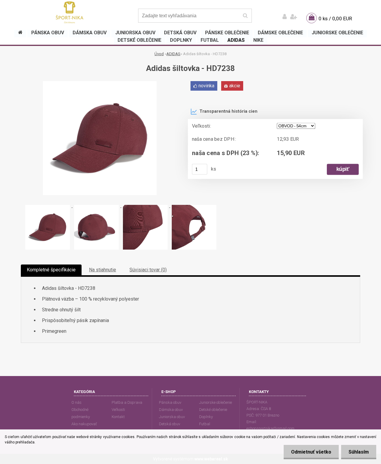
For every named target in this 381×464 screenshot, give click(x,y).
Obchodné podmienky (80, 413)
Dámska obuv (171, 409)
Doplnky (206, 416)
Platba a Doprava (127, 402)
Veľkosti (118, 409)
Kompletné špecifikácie (51, 270)
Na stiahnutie (102, 270)
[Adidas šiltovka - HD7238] (100, 83)
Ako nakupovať (84, 424)
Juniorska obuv (172, 416)
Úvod (159, 54)
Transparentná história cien (228, 111)
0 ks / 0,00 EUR (335, 18)
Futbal (204, 424)
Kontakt (118, 416)
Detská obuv (169, 424)
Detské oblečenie (213, 409)
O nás (76, 402)
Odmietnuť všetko (311, 452)
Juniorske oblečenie (215, 402)
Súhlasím (359, 452)
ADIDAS (173, 54)
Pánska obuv (170, 402)
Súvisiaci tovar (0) (148, 270)
